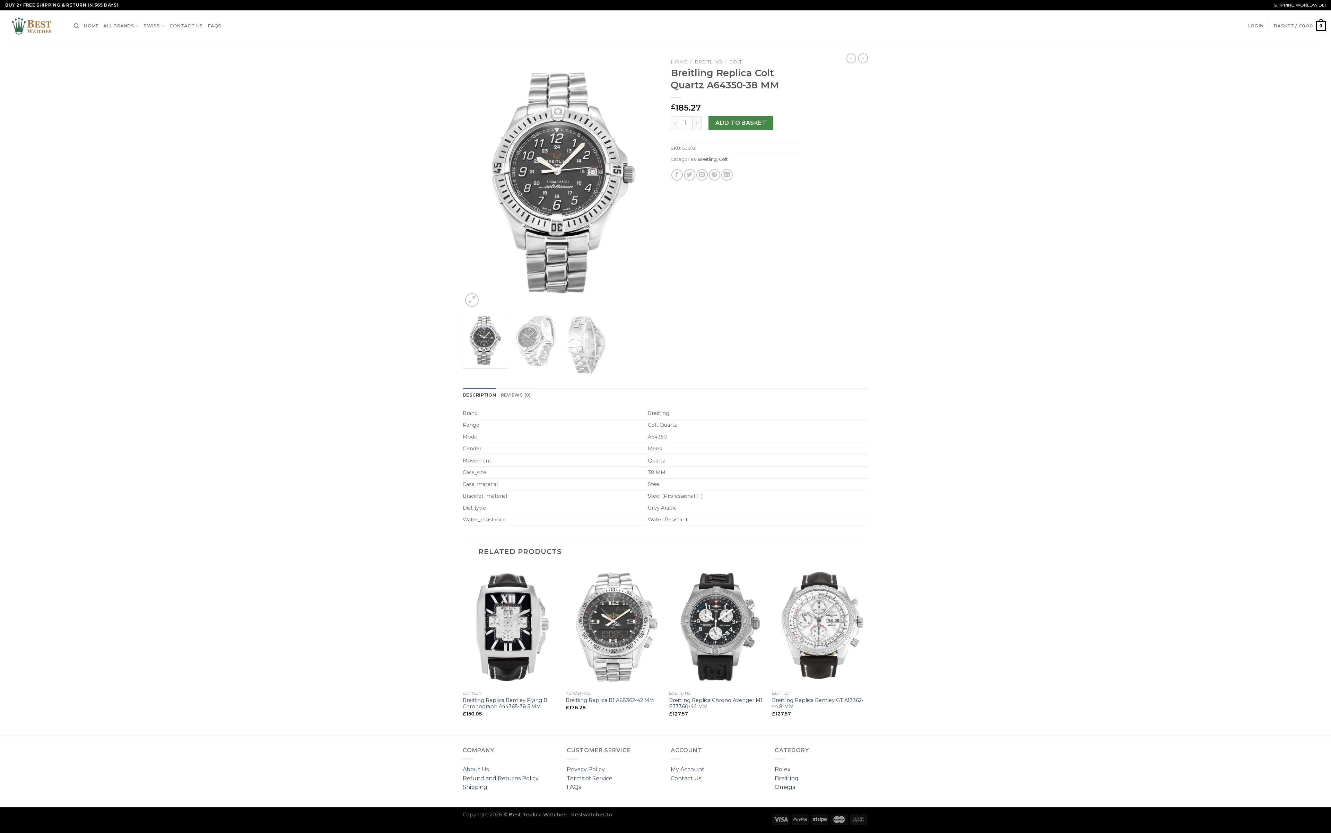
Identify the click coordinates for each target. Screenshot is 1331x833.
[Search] (76, 26)
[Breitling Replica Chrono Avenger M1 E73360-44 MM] (717, 626)
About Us (476, 769)
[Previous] (475, 182)
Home (91, 25)
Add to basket (740, 123)
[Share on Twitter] (689, 175)
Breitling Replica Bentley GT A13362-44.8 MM (818, 703)
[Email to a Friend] (702, 175)
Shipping (475, 787)
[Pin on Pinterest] (714, 175)
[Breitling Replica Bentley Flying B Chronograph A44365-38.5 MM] (511, 626)
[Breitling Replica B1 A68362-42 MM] (614, 626)
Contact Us (186, 25)
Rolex (783, 769)
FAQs (214, 25)
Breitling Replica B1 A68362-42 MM (610, 700)
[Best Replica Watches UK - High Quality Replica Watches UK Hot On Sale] (34, 26)
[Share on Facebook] (677, 175)
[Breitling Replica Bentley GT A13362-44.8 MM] (820, 626)
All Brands (118, 25)
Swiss (151, 25)
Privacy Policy (586, 769)
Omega (785, 787)
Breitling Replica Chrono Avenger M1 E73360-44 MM (716, 703)
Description (479, 395)
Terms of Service (589, 778)
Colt (735, 61)
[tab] (479, 395)
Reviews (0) (516, 395)
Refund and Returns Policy (501, 778)
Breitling (708, 61)
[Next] (647, 182)
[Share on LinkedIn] (727, 175)
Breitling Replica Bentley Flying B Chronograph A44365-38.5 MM (505, 703)
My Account (687, 769)
